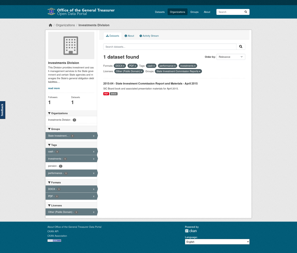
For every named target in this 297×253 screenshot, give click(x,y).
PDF (106, 93)
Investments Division (94, 25)
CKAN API (52, 231)
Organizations (177, 12)
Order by (210, 56)
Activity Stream (150, 35)
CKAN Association (57, 235)
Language (191, 237)
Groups (194, 12)
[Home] (50, 25)
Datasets (160, 12)
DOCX (113, 93)
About (207, 12)
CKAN (191, 231)
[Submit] (245, 12)
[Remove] (123, 65)
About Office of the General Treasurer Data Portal (74, 226)
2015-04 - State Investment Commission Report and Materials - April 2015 (150, 83)
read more (54, 88)
